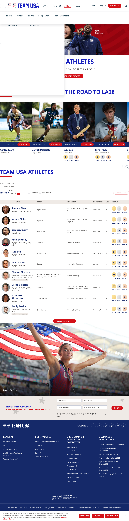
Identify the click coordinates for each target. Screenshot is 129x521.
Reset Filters (122, 193)
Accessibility (12, 508)
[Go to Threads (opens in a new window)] (123, 425)
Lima (13, 25)
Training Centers (73, 458)
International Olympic (112, 444)
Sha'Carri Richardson (18, 297)
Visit (93, 5)
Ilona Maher (18, 262)
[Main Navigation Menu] (3, 6)
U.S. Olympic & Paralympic (14, 454)
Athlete (10, 449)
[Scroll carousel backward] (122, 167)
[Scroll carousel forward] (127, 167)
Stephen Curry (20, 230)
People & (74, 455)
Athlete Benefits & (78, 473)
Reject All (98, 516)
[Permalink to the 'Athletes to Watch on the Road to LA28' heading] (116, 91)
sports (11, 190)
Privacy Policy (83, 413)
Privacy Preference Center (111, 508)
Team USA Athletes (9, 442)
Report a (10, 459)
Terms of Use (93, 413)
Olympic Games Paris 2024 (108, 454)
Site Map (72, 508)
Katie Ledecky (19, 239)
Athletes (67, 6)
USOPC (74, 477)
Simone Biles (19, 208)
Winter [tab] (19, 15)
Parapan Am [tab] (43, 15)
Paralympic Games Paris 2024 (109, 458)
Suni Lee (16, 251)
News (77, 6)
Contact (72, 481)
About (71, 451)
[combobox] (17, 194)
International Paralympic (111, 449)
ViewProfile (7, 144)
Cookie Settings (84, 516)
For (71, 470)
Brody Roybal (19, 306)
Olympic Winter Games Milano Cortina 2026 (109, 463)
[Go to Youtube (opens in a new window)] (117, 425)
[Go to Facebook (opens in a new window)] (93, 425)
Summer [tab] (8, 15)
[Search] (126, 6)
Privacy (89, 415)
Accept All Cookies (112, 516)
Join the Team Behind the (47, 441)
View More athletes (64, 321)
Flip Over (25, 144)
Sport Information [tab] (61, 15)
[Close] (126, 516)
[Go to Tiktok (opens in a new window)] (111, 425)
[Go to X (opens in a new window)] (99, 425)
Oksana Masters (21, 272)
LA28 (44, 6)
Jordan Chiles (19, 219)
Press (73, 462)
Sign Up (117, 408)
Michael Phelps (20, 284)
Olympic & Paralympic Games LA (110, 475)
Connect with (41, 457)
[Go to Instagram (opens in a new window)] (105, 425)
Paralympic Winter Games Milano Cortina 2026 (110, 469)
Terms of (101, 415)
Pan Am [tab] (30, 15)
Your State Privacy (89, 508)
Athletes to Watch (72, 76)
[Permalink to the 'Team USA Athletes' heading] (55, 171)
